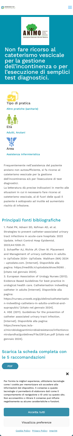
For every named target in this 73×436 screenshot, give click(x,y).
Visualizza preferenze (36, 422)
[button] (67, 374)
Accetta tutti (36, 412)
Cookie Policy (23, 430)
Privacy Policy (39, 430)
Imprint (53, 430)
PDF (10, 366)
